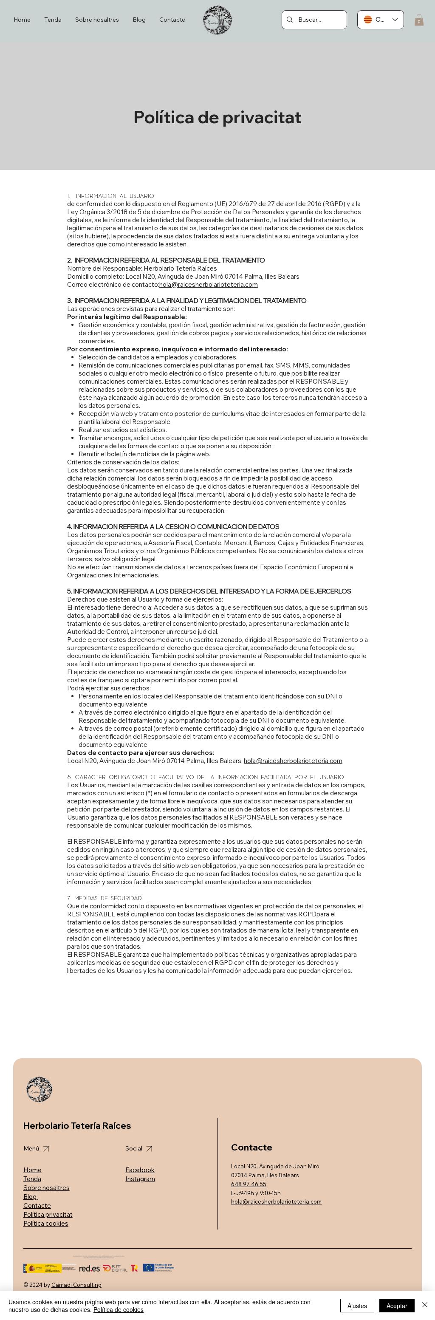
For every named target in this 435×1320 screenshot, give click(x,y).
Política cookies (45, 1223)
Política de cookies (118, 1309)
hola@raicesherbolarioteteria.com (208, 284)
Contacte (37, 1205)
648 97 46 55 (248, 1184)
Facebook (140, 1170)
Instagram (140, 1179)
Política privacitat (48, 1214)
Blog (30, 1197)
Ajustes (357, 1305)
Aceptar (397, 1305)
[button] (419, 19)
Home (32, 1170)
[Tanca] (425, 1305)
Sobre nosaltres (46, 1188)
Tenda (32, 1179)
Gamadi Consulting (76, 1284)
